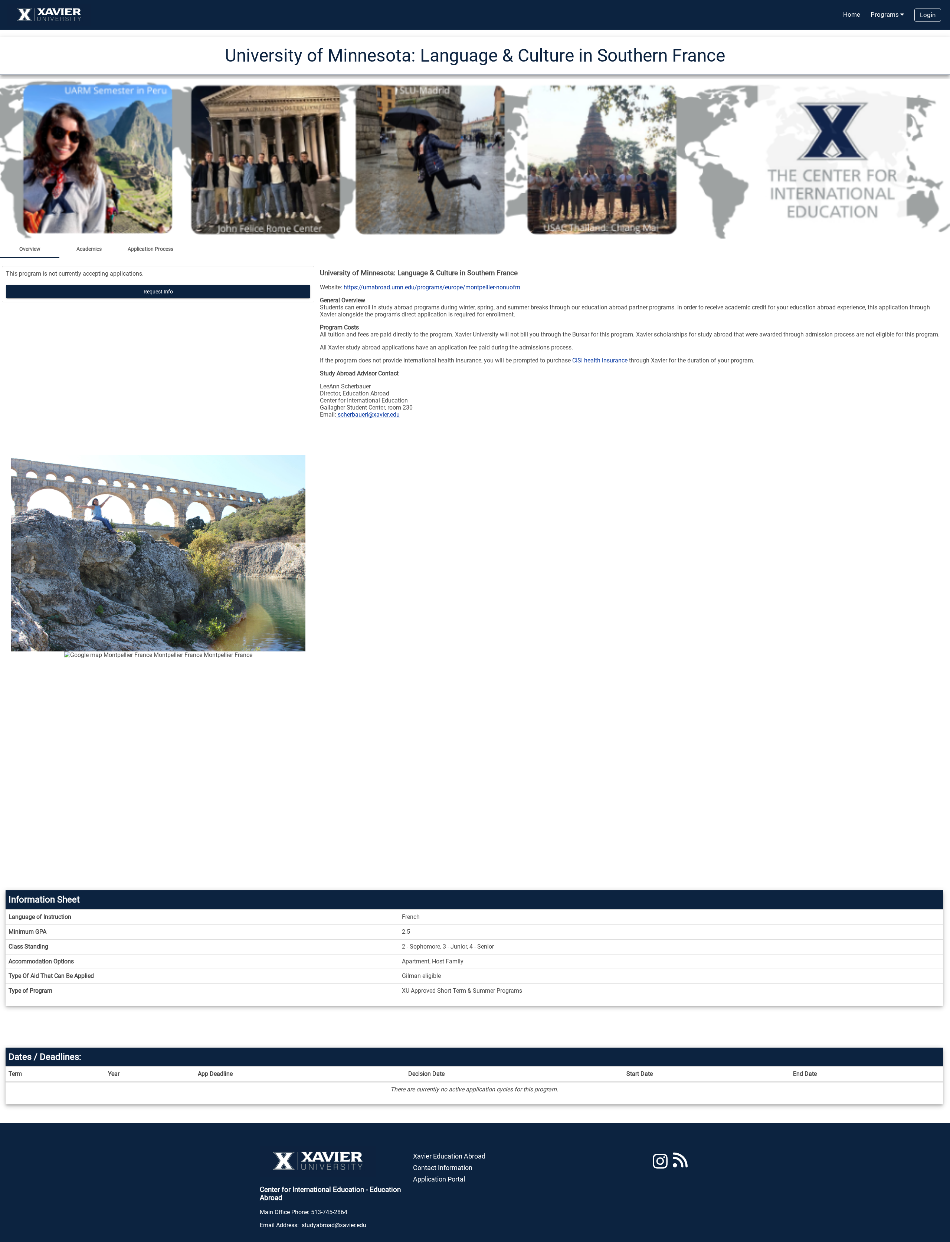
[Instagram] (660, 1164)
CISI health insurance (600, 360)
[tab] (29, 249)
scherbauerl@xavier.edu (368, 414)
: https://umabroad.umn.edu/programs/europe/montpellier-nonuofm (430, 287)
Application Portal (439, 1179)
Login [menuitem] (928, 15)
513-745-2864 (329, 1212)
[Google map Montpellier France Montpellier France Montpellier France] (158, 769)
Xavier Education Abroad (449, 1156)
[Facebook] (680, 1164)
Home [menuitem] (851, 14)
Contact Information (442, 1168)
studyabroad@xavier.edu (334, 1225)
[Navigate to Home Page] (49, 15)
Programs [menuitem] (885, 14)
